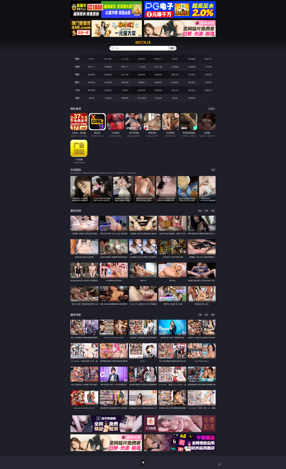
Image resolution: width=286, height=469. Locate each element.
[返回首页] (219, 464)
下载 (212, 170)
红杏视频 (158, 98)
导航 (77, 98)
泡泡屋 (175, 98)
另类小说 (175, 90)
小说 (77, 90)
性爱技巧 (208, 90)
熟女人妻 (158, 67)
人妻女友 (124, 90)
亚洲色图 (108, 82)
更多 (212, 211)
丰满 (200, 315)
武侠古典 (141, 90)
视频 (77, 66)
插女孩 (91, 98)
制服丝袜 (158, 74)
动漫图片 (141, 82)
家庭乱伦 (108, 90)
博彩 (77, 58)
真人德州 (108, 59)
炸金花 (175, 59)
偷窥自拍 (91, 82)
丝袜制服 (175, 67)
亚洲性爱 (91, 74)
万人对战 (124, 59)
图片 (77, 82)
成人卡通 (124, 74)
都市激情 (91, 90)
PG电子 (91, 59)
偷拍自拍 (108, 74)
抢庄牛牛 (208, 59)
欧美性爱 (141, 74)
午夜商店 (108, 98)
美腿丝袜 (158, 82)
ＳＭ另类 (208, 67)
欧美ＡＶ (124, 67)
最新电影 (75, 314)
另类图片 (208, 82)
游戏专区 (141, 59)
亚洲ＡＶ (91, 67)
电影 (77, 74)
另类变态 (208, 74)
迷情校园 (158, 90)
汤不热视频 (141, 98)
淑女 (206, 315)
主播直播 (191, 67)
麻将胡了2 (158, 59)
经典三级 (175, 74)
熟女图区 (191, 82)
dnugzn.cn (143, 42)
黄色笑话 (191, 90)
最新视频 (75, 210)
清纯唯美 (175, 82)
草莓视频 (124, 98)
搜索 (172, 48)
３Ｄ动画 (141, 67)
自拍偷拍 (108, 67)
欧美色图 (124, 82)
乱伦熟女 (191, 74)
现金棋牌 (191, 59)
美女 (200, 211)
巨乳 (206, 211)
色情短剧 (191, 98)
